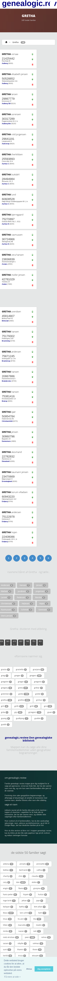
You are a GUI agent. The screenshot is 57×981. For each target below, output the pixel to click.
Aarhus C (5, 164)
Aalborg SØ (6, 103)
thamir (21, 949)
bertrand (24, 870)
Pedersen (22, 597)
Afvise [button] (29, 969)
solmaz (37, 943)
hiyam (27, 894)
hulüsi (42, 894)
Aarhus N (5, 224)
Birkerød (5, 321)
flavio (22, 888)
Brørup (4, 401)
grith (18, 706)
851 (40, 642)
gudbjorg (21, 718)
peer (29, 937)
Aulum (4, 284)
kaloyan (7, 906)
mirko (7, 931)
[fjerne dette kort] (32, 65)
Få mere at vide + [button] (12, 977)
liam (41, 912)
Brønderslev (6, 381)
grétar (38, 687)
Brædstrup (6, 361)
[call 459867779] (32, 95)
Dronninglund (7, 481)
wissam (37, 955)
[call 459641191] (32, 135)
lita (36, 919)
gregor (22, 681)
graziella (21, 669)
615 (14, 642)
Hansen (24, 585)
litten (7, 925)
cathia (40, 870)
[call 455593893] (32, 155)
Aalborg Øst (6, 124)
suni (6, 949)
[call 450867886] (32, 372)
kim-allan (39, 906)
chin (22, 876)
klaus (8, 912)
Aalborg (5, 63)
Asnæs (4, 264)
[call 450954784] (32, 412)
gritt (33, 706)
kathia (23, 906)
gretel (39, 694)
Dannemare (6, 441)
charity (7, 876)
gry (17, 712)
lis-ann (22, 919)
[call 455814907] (32, 312)
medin (40, 925)
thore (37, 949)
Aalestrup (5, 144)
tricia (21, 955)
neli (36, 931)
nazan (22, 931)
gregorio (39, 681)
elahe (35, 882)
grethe (23, 700)
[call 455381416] (32, 392)
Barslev (39, 597)
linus (7, 919)
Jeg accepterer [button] (44, 969)
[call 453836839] (32, 255)
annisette (42, 864)
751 (34, 642)
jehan (25, 900)
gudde (38, 718)
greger (18, 675)
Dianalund (5, 461)
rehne (45, 937)
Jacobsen (23, 591)
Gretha (15, 42)
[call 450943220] (32, 493)
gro (47, 706)
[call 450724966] (32, 235)
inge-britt (9, 900)
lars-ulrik (25, 912)
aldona (7, 864)
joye (39, 900)
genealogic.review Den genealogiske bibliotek (28, 739)
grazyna (38, 669)
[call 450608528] (32, 195)
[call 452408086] (32, 533)
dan (20, 882)
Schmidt (26, 609)
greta (22, 687)
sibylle (22, 943)
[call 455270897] (32, 215)
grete (23, 694)
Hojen (43, 603)
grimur (40, 700)
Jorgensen (41, 591)
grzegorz (34, 712)
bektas (7, 870)
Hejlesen (27, 603)
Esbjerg (5, 501)
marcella (23, 925)
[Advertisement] (27, 298)
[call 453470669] (32, 473)
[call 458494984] (32, 175)
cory (6, 882)
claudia (37, 876)
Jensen (40, 585)
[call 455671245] (32, 352)
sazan (7, 943)
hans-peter (9, 894)
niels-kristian (10, 937)
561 (8, 642)
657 (21, 642)
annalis (24, 864)
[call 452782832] (32, 452)
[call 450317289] (32, 115)
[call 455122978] (32, 513)
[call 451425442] (32, 55)
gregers (35, 675)
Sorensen (43, 609)
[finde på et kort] (32, 60)
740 (27, 642)
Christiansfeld (7, 421)
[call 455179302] (32, 332)
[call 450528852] (32, 75)
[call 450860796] (32, 432)
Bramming (6, 341)
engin (7, 888)
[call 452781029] (32, 275)
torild (7, 955)
